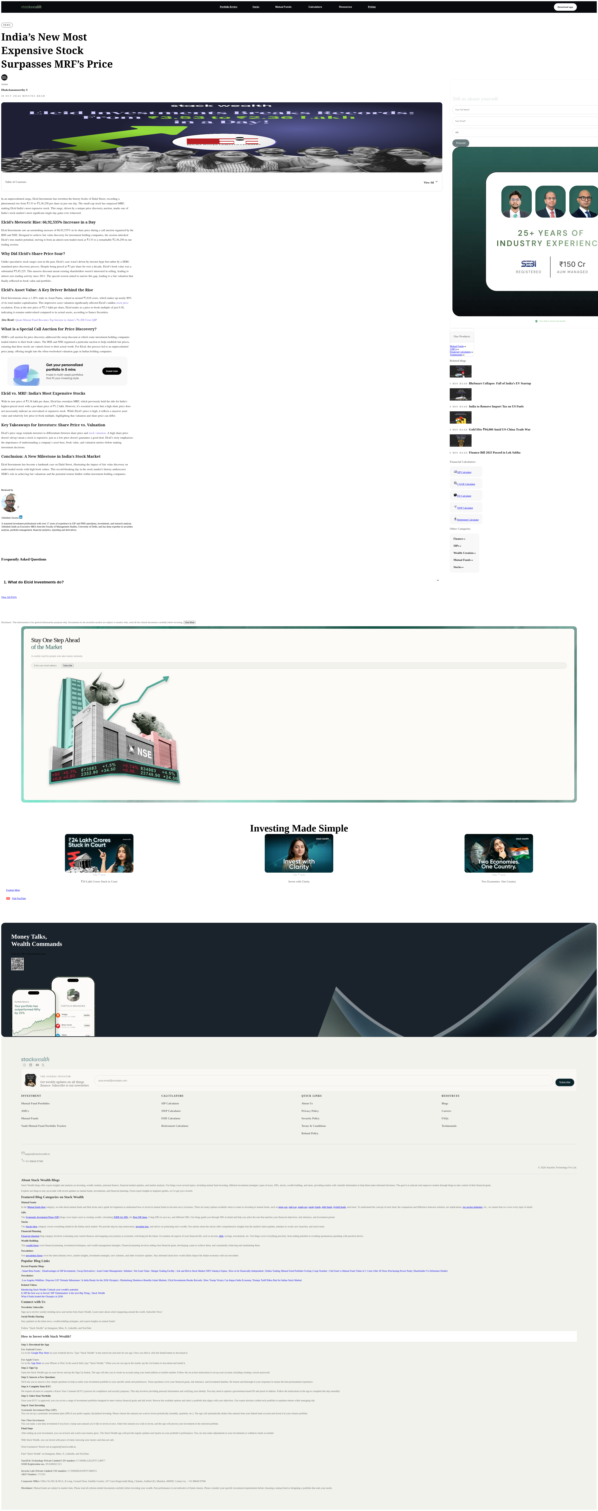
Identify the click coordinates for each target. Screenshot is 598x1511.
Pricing (372, 7)
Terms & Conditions (313, 1125)
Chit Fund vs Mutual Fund (342, 1271)
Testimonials (449, 1125)
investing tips (142, 1226)
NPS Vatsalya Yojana (217, 1271)
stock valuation (97, 433)
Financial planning (30, 1236)
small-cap (302, 1207)
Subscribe (67, 665)
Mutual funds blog (36, 1207)
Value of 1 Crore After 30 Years (371, 1271)
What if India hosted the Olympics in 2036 (42, 1296)
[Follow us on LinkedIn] (30, 1065)
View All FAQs (9, 597)
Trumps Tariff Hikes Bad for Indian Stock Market (277, 1280)
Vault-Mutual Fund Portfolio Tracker (43, 1125)
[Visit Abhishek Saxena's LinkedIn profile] (20, 517)
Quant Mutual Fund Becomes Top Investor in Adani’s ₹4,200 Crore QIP (56, 320)
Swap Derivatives (86, 1271)
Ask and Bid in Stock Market (190, 1271)
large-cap (282, 1207)
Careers (446, 1110)
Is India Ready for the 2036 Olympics (100, 1280)
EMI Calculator (170, 1118)
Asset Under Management (109, 1271)
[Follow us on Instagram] (24, 1065)
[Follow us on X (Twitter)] (43, 1065)
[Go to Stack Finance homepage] (31, 7)
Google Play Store (40, 1353)
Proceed (460, 143)
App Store (36, 1363)
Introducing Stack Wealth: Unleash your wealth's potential (49, 1289)
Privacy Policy (310, 1110)
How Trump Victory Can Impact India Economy (228, 1280)
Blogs (445, 1103)
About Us (307, 1103)
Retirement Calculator (174, 1125)
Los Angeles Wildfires (33, 1280)
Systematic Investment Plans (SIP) (42, 1217)
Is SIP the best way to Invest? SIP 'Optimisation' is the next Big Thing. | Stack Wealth (63, 1293)
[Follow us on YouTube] (37, 1065)
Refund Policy (309, 1133)
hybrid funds (339, 1207)
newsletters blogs (34, 1255)
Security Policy (310, 1118)
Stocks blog (31, 1226)
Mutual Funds (283, 7)
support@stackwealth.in (37, 1154)
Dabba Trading (272, 1271)
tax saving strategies (472, 1207)
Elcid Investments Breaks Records (185, 1280)
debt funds (327, 1207)
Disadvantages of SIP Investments (59, 1271)
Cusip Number (320, 1271)
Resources (345, 7)
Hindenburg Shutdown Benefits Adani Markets (143, 1280)
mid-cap (293, 1207)
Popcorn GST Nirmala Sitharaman (63, 1280)
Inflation (128, 1271)
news (7, 25)
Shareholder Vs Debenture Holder (430, 1271)
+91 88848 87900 (34, 1161)
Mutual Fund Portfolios (35, 1103)
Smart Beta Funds (31, 1271)
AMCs (25, 1110)
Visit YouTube (19, 898)
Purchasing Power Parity (400, 1271)
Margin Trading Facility (163, 1271)
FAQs (445, 1118)
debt (221, 1236)
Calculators (315, 7)
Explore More (13, 890)
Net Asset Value (142, 1271)
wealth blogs (32, 1245)
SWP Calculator (171, 1110)
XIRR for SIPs (121, 1217)
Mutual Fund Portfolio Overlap (296, 1271)
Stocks (255, 7)
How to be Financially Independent (246, 1271)
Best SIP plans (140, 1217)
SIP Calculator (170, 1103)
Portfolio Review (228, 7)
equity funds (314, 1207)
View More (189, 622)
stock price (122, 302)
